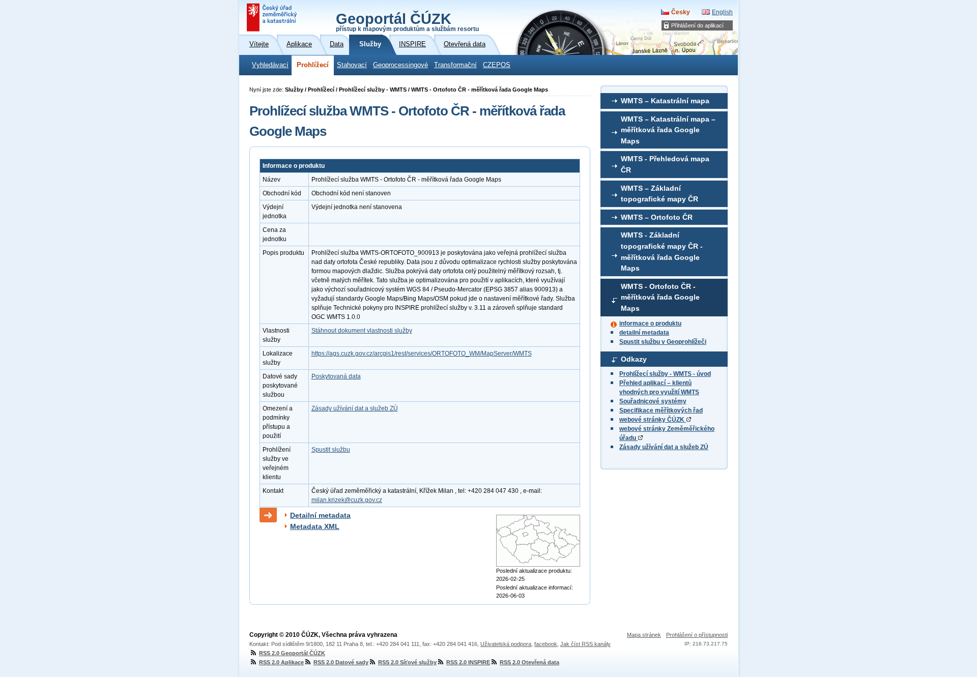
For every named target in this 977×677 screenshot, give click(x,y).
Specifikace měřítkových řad (661, 410)
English (722, 12)
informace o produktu (650, 323)
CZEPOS (496, 65)
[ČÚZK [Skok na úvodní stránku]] (273, 17)
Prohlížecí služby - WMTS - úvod (665, 373)
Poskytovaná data (336, 376)
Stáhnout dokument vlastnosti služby (361, 330)
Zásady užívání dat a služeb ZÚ (663, 447)
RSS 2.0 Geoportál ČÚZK (292, 653)
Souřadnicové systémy (652, 401)
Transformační (455, 65)
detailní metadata (644, 332)
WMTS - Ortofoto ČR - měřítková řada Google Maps (660, 297)
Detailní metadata (320, 515)
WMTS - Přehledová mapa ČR (665, 164)
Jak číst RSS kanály (585, 644)
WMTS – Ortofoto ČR (657, 217)
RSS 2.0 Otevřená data (529, 662)
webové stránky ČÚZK (652, 419)
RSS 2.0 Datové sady (340, 662)
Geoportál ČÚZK (407, 21)
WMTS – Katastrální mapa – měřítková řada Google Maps (668, 130)
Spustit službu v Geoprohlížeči (662, 341)
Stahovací (352, 65)
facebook (545, 644)
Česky (680, 12)
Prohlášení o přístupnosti (697, 635)
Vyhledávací (270, 65)
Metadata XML (314, 526)
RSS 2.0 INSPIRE (468, 662)
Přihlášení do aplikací (697, 25)
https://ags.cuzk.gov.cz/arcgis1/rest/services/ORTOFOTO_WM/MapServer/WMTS (421, 353)
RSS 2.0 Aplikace (281, 662)
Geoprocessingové (400, 65)
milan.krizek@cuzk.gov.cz (346, 500)
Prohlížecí (313, 65)
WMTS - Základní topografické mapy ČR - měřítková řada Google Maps (662, 251)
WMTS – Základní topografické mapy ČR (659, 193)
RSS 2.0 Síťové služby (407, 662)
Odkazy (634, 359)
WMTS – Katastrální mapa (665, 101)
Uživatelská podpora (505, 644)
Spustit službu (330, 449)
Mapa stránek (644, 635)
